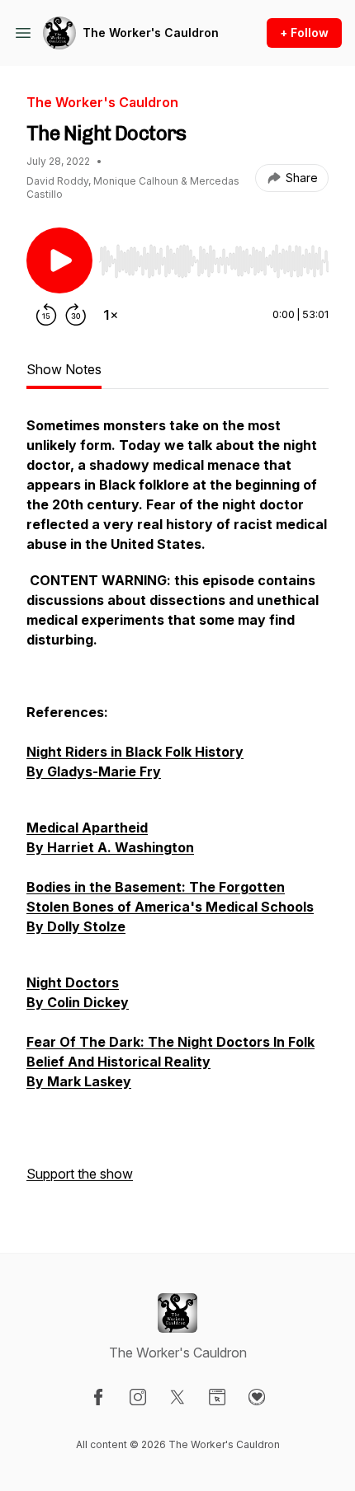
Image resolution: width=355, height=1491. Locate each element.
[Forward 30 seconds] (76, 314)
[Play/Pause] (59, 260)
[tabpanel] (177, 807)
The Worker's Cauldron (151, 33)
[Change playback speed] (110, 314)
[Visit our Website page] (217, 1397)
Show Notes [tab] (64, 369)
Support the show (79, 1173)
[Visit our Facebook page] (98, 1397)
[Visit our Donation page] (256, 1397)
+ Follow (304, 33)
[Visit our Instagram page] (138, 1397)
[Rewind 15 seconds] (46, 314)
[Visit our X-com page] (177, 1397)
